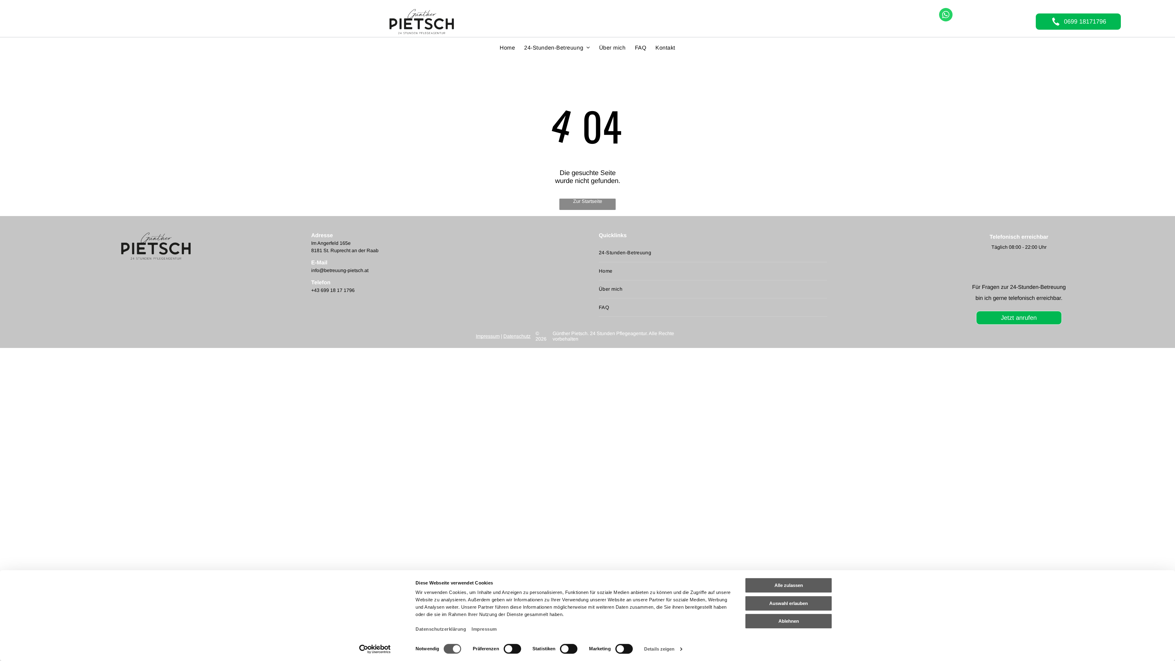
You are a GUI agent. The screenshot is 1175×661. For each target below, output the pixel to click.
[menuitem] (507, 48)
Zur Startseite (587, 201)
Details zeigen (659, 649)
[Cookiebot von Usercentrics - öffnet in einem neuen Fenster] (375, 649)
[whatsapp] (946, 15)
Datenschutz (517, 336)
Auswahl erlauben (788, 603)
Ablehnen (788, 621)
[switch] (512, 649)
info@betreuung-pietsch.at (339, 270)
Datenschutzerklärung (441, 629)
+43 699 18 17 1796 (333, 290)
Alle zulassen (788, 585)
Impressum (484, 629)
